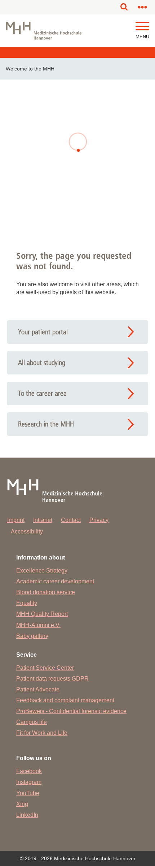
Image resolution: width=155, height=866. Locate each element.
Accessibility (27, 531)
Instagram (28, 782)
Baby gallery (32, 636)
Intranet (42, 520)
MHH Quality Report (42, 614)
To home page (77, 205)
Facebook (29, 771)
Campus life (31, 722)
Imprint (16, 520)
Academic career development (55, 581)
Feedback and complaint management (65, 700)
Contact (71, 520)
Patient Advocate (37, 689)
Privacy (98, 520)
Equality (26, 603)
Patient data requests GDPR (52, 679)
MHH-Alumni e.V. (38, 625)
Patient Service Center (45, 668)
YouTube (27, 793)
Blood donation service (45, 592)
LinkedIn (27, 815)
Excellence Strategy (41, 570)
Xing (22, 804)
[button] (142, 26)
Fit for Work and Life (41, 733)
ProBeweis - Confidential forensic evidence (71, 711)
